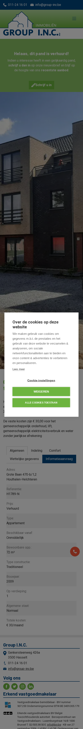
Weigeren (41, 391)
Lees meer (18, 368)
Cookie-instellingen (41, 380)
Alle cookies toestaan (41, 402)
